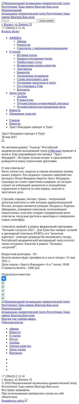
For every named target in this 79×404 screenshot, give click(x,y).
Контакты (23, 89)
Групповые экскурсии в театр (36, 82)
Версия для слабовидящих (19, 318)
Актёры (22, 96)
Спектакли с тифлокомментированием (42, 48)
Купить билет (10, 31)
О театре (15, 51)
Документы (24, 68)
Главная (14, 120)
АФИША (15, 37)
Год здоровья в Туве (30, 86)
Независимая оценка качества (36, 65)
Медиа (13, 339)
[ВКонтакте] (4, 278)
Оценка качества (20, 346)
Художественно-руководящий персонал (43, 103)
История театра (27, 55)
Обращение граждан (22, 113)
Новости (15, 110)
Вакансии (23, 72)
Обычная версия (12, 322)
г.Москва (54, 150)
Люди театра (17, 93)
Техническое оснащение (33, 75)
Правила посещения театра (34, 58)
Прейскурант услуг (29, 62)
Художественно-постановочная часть (41, 106)
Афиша (21, 41)
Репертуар (23, 44)
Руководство (25, 99)
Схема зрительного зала (32, 79)
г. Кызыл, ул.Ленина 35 (17, 24)
